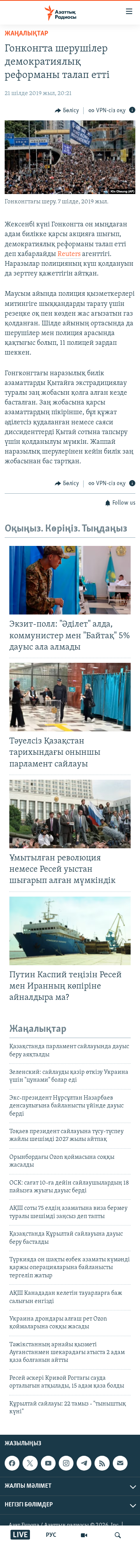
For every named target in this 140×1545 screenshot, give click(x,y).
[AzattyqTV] (84, 1535)
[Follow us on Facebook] (12, 1463)
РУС (51, 1535)
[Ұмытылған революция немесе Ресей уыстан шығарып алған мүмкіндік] (70, 814)
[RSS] (101, 1463)
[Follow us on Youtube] (48, 1463)
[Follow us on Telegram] (84, 1463)
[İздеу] (118, 1535)
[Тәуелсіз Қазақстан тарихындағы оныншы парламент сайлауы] (70, 697)
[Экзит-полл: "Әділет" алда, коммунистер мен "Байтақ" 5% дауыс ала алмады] (70, 580)
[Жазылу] (120, 1463)
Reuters (69, 254)
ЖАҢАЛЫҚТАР (26, 33)
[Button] (67, 111)
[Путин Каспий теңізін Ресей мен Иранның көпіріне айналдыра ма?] (70, 931)
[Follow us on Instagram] (66, 1463)
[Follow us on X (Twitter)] (30, 1463)
